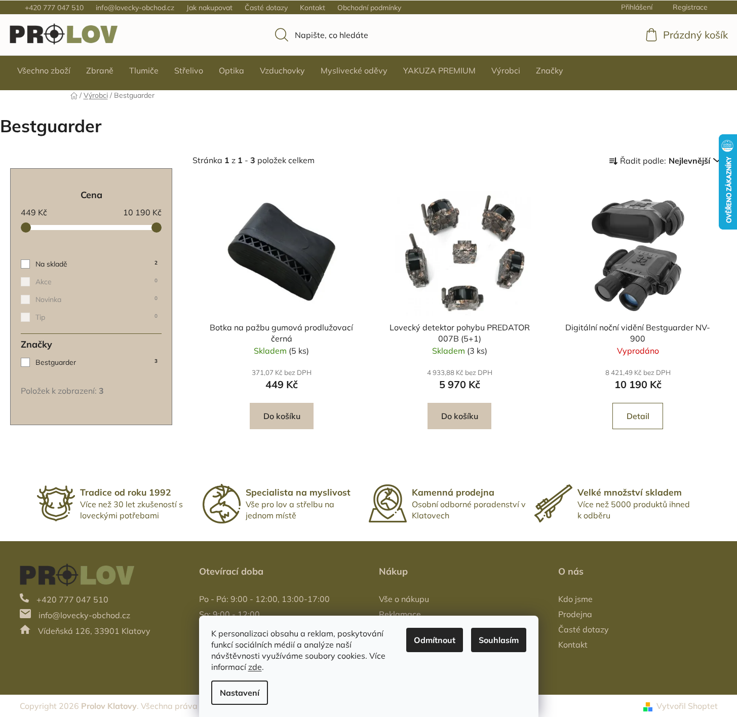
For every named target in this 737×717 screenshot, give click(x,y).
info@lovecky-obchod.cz (135, 7)
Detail (638, 416)
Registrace (690, 7)
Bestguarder (96, 362)
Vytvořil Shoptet (687, 706)
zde (255, 667)
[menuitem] (44, 70)
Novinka (96, 299)
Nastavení (239, 693)
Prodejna (575, 614)
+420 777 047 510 (54, 7)
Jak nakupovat (209, 7)
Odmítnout (434, 640)
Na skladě (96, 264)
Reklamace (400, 614)
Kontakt (312, 7)
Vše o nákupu (404, 599)
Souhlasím (499, 640)
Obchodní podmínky (369, 7)
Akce (96, 281)
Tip (96, 317)
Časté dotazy (266, 7)
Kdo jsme (575, 599)
